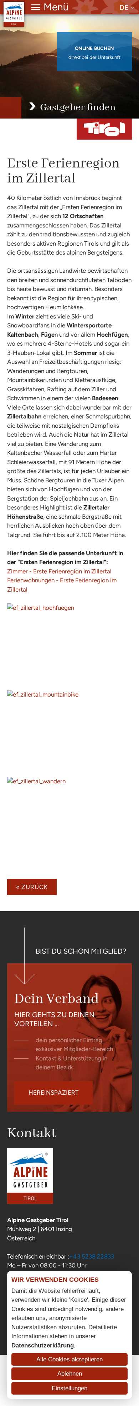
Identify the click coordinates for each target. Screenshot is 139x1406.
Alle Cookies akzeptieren (69, 1359)
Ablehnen (69, 1373)
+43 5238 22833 (91, 1256)
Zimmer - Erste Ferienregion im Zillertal (59, 571)
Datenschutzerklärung (42, 1345)
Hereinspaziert (53, 1092)
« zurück (32, 886)
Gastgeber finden (78, 107)
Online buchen (94, 48)
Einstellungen (69, 1388)
